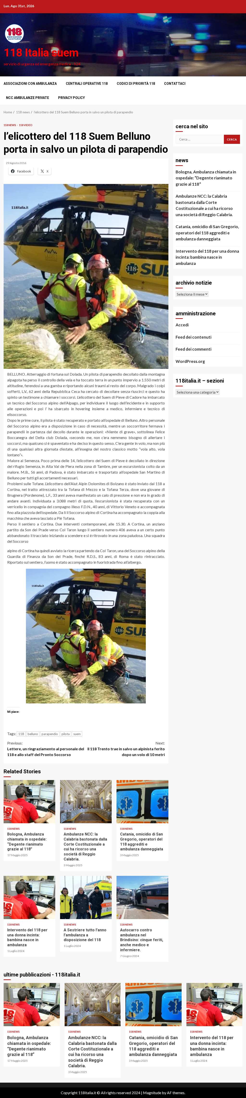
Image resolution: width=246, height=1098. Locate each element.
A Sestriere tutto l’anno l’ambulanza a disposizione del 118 (86, 897)
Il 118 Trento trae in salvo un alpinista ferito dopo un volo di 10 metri (126, 749)
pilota (66, 734)
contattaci (174, 83)
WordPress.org (190, 361)
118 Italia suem (41, 52)
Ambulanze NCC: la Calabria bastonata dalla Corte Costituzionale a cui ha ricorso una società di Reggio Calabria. (86, 801)
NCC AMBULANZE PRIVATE (27, 98)
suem (77, 734)
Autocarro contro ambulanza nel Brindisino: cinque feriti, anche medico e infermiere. (142, 897)
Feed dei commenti (193, 349)
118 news (10, 125)
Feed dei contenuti (193, 337)
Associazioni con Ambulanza (30, 83)
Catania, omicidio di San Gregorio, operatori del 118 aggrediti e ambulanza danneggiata (142, 801)
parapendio (50, 734)
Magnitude (152, 1092)
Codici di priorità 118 (136, 83)
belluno (33, 734)
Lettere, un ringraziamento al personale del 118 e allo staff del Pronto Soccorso (45, 749)
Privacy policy (71, 98)
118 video (25, 125)
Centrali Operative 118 (87, 83)
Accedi (182, 324)
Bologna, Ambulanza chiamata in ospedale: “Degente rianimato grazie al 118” (29, 801)
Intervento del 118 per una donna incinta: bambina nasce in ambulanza (29, 897)
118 (21, 734)
